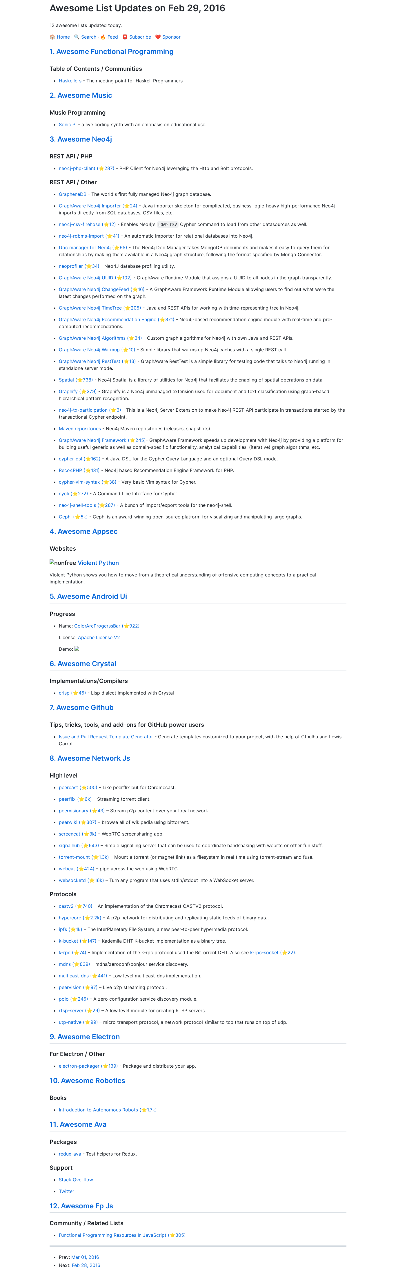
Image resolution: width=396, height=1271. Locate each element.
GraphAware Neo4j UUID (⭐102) (95, 278)
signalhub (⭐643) (79, 845)
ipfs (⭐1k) (70, 929)
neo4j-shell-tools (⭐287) (87, 505)
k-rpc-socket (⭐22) (272, 952)
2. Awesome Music (81, 95)
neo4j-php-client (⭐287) (87, 168)
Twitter (66, 1191)
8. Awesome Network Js (90, 758)
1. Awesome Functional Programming (112, 51)
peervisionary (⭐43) (82, 810)
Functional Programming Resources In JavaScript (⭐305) (122, 1235)
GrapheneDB (72, 194)
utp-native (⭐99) (78, 1022)
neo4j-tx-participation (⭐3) (90, 410)
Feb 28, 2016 (86, 1265)
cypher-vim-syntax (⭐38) (88, 482)
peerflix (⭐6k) (75, 799)
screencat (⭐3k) (78, 834)
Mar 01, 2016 (85, 1257)
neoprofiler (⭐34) (79, 266)
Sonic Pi (68, 124)
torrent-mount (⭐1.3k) (84, 857)
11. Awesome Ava (78, 1124)
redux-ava (70, 1154)
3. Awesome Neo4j (81, 139)
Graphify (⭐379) (78, 391)
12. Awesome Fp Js (81, 1206)
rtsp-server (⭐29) (79, 1010)
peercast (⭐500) (78, 787)
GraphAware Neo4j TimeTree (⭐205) (100, 308)
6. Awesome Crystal (83, 663)
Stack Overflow (76, 1180)
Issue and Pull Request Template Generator (106, 737)
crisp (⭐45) (72, 693)
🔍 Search (85, 37)
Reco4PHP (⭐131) (79, 470)
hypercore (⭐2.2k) (80, 918)
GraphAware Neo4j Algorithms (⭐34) (100, 338)
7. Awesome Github (82, 707)
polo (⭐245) (73, 999)
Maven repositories (80, 428)
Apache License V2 (99, 637)
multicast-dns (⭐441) (83, 976)
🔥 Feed (109, 37)
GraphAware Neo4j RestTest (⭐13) (97, 361)
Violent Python (98, 562)
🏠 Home (60, 37)
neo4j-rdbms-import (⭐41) (89, 236)
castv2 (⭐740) (75, 906)
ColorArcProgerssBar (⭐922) (107, 626)
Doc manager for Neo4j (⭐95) (93, 247)
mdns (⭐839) (74, 964)
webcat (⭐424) (77, 869)
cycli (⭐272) (73, 493)
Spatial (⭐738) (76, 380)
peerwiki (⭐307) (78, 822)
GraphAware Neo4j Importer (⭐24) (98, 206)
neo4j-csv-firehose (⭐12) (87, 224)
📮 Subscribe (136, 37)
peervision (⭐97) (78, 987)
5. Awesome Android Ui (88, 596)
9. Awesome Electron (85, 1037)
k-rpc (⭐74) (72, 952)
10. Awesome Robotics (87, 1080)
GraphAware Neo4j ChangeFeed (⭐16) (102, 289)
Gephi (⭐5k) (73, 517)
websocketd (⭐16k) (81, 880)
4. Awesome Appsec (84, 531)
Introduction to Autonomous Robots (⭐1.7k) (108, 1110)
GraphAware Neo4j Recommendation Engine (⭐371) (117, 319)
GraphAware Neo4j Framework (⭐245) (102, 440)
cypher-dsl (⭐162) (80, 459)
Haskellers (70, 81)
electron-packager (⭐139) (88, 1066)
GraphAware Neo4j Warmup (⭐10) (97, 349)
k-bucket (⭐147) (78, 941)
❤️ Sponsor (168, 37)
